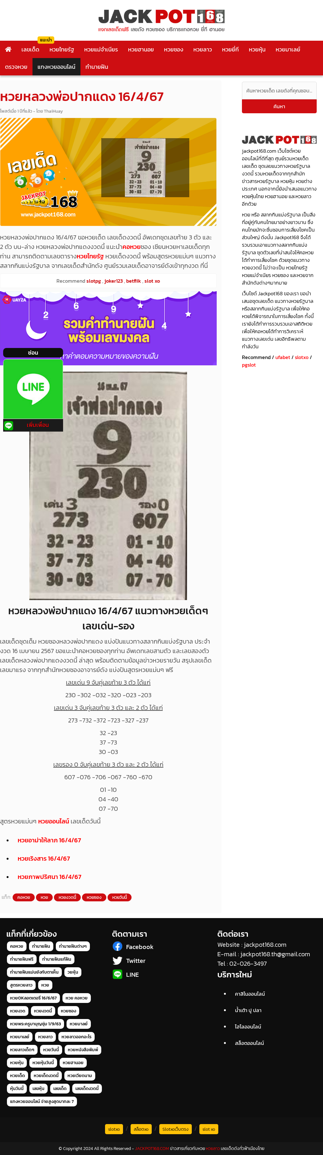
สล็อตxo (141, 1129)
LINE (132, 974)
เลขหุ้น (38, 1088)
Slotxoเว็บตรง (175, 1129)
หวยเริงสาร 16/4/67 (44, 858)
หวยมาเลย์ (288, 49)
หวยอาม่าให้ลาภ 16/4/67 (49, 840)
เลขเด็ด (30, 49)
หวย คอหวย (77, 998)
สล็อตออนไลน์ (249, 1043)
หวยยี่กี (230, 49)
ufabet (282, 357)
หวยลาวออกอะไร (76, 1037)
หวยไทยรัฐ (62, 49)
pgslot (249, 364)
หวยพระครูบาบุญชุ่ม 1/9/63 (35, 1024)
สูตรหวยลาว (21, 985)
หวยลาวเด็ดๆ (22, 1049)
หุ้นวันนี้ (17, 1088)
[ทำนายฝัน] (108, 328)
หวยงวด (17, 1011)
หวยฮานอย (141, 49)
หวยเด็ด (17, 1075)
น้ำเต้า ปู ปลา (248, 1010)
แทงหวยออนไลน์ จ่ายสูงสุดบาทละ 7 (42, 1101)
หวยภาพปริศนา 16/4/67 (49, 876)
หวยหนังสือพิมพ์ (83, 1049)
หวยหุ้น (257, 49)
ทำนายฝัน (96, 66)
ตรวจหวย (16, 66)
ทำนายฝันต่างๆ (73, 946)
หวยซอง (173, 49)
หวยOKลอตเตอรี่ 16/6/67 (33, 998)
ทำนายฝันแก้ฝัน (56, 959)
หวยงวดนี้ (67, 897)
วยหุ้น (73, 972)
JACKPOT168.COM (152, 1148)
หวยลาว (202, 49)
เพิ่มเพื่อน (38, 425)
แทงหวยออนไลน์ (56, 66)
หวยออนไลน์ (53, 821)
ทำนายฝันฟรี (21, 959)
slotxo (301, 357)
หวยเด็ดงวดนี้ (46, 1075)
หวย (44, 897)
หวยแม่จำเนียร (101, 49)
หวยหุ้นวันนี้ (43, 1062)
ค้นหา (279, 106)
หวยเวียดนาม (80, 1075)
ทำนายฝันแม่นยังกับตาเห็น (34, 972)
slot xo (209, 1129)
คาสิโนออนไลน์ (250, 994)
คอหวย (131, 246)
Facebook (140, 947)
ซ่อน (33, 352)
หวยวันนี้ (119, 897)
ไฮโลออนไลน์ (248, 1026)
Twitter (135, 960)
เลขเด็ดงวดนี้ (87, 1088)
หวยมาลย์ (79, 1024)
